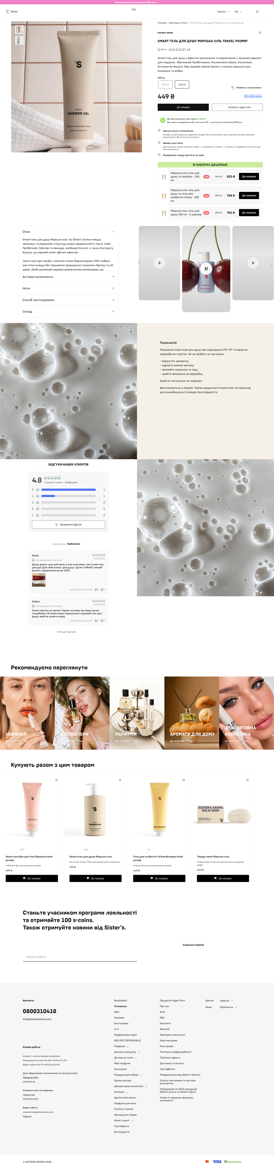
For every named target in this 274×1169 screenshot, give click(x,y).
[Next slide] (269, 264)
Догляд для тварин (125, 1114)
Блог (162, 1011)
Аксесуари (120, 1068)
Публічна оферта (170, 1057)
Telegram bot (29, 1094)
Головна (162, 22)
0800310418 (39, 1011)
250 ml (165, 84)
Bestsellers (120, 1000)
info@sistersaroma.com (37, 1019)
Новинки (119, 1017)
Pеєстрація (166, 1046)
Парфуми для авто (125, 1103)
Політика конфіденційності (175, 1051)
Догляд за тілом (178, 22)
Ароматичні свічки (125, 1097)
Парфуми (119, 1046)
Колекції (119, 1091)
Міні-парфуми (122, 1063)
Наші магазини (168, 1040)
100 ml (182, 84)
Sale (116, 1011)
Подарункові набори (126, 1074)
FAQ (162, 1017)
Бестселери (121, 1023)
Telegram (27, 1116)
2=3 (116, 1028)
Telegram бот (31, 1077)
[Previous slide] (141, 264)
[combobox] (233, 1000)
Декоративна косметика (128, 1086)
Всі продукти (122, 1131)
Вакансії (165, 1028)
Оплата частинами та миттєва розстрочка (178, 1082)
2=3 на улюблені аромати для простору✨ (137, 2)
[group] (39, 580)
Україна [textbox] (224, 1000)
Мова (209, 1007)
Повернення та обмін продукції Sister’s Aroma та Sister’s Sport (178, 1090)
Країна (210, 1000)
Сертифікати (121, 1126)
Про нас (164, 1006)
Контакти (165, 1023)
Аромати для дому (125, 1051)
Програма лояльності (172, 1034)
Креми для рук (122, 1080)
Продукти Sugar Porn (172, 1000)
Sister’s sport (121, 1120)
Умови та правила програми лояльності (176, 1099)
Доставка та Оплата (172, 1063)
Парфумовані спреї (125, 1034)
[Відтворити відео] (159, 262)
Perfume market (123, 1108)
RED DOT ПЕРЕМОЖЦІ (127, 1040)
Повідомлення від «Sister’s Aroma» (180, 1074)
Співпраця (120, 1006)
